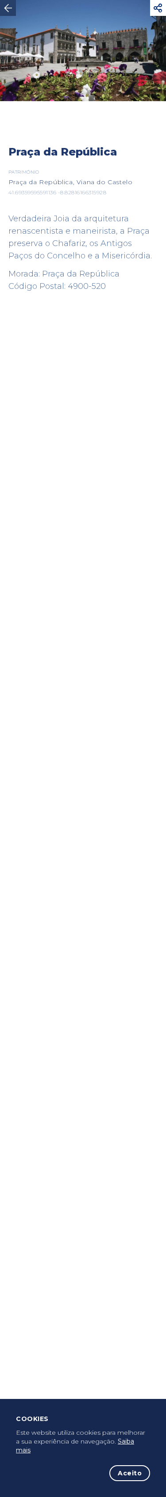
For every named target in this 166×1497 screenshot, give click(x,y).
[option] (83, 50)
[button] (158, 8)
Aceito (130, 1473)
